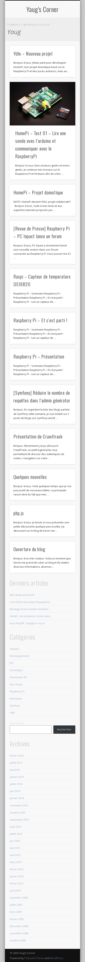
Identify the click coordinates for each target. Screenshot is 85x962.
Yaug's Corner (42, 9)
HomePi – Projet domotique (38, 192)
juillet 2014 (16, 784)
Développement (19, 656)
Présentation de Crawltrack (37, 436)
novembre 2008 (19, 933)
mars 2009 (16, 912)
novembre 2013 (19, 805)
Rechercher (17, 723)
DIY (11, 663)
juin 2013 (15, 841)
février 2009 (17, 919)
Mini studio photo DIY (22, 595)
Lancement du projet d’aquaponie (30, 602)
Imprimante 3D (18, 677)
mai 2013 (15, 848)
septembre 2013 (19, 819)
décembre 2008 (19, 926)
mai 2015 (15, 770)
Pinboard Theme (34, 958)
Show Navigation (66, 35)
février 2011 (17, 883)
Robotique (16, 698)
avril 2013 (15, 855)
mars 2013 (16, 862)
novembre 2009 (19, 897)
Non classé (16, 684)
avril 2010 (15, 890)
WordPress (56, 958)
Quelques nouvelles (30, 476)
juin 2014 (15, 791)
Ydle (12, 712)
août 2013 (15, 826)
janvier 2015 (17, 777)
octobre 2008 (17, 940)
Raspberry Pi (17, 691)
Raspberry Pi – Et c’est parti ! (40, 320)
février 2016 (17, 755)
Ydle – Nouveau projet (33, 53)
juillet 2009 (16, 904)
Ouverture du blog (29, 548)
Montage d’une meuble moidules (29, 609)
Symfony (15, 705)
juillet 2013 (16, 834)
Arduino (14, 649)
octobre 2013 (17, 812)
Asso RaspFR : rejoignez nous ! (27, 623)
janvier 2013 (17, 876)
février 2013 (17, 869)
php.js (18, 512)
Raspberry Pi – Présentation (38, 356)
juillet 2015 (16, 762)
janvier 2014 (17, 798)
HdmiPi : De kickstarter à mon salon (30, 616)
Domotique (16, 670)
